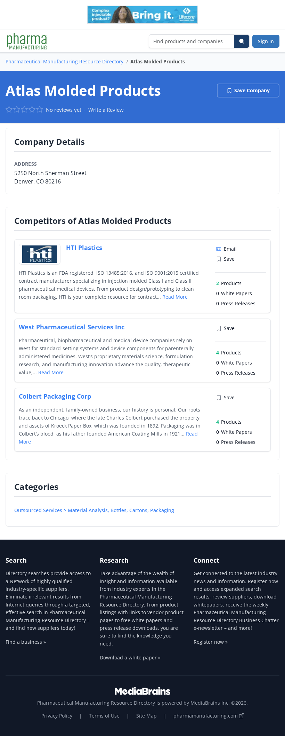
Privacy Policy (56, 715)
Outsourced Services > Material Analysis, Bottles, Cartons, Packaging (94, 510)
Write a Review (106, 109)
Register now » (211, 642)
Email (230, 248)
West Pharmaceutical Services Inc (71, 327)
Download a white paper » (130, 657)
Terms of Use (104, 715)
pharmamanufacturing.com (206, 715)
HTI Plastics (84, 247)
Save (229, 259)
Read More (175, 296)
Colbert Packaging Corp (55, 396)
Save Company (252, 90)
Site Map (146, 715)
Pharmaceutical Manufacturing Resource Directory (64, 61)
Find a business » (26, 642)
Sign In (266, 41)
